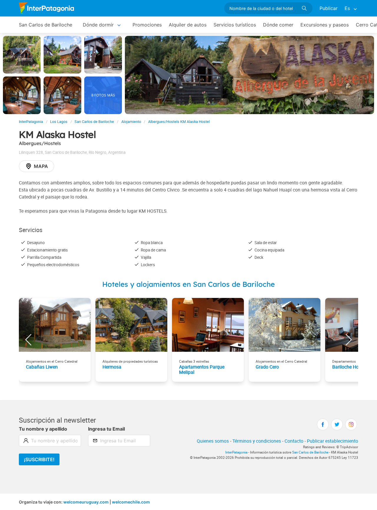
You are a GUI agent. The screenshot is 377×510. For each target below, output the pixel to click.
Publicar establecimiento (332, 441)
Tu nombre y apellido (43, 429)
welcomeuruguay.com (86, 501)
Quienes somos (213, 441)
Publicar (329, 8)
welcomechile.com (131, 501)
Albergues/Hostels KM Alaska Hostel (179, 121)
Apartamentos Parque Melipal (201, 369)
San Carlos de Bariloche (45, 25)
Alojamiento (131, 121)
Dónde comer (278, 25)
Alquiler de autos (187, 25)
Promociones (147, 25)
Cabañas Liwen (42, 367)
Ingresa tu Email (106, 429)
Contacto (294, 441)
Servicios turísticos (235, 25)
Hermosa (111, 367)
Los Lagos (58, 121)
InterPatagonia (31, 121)
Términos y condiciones (256, 441)
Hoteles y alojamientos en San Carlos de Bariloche (188, 284)
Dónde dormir (98, 25)
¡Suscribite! (39, 459)
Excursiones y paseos (324, 25)
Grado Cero (267, 367)
